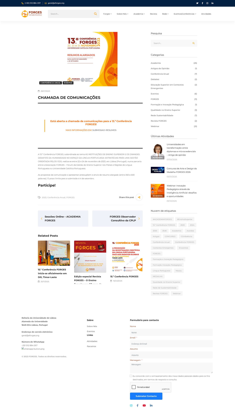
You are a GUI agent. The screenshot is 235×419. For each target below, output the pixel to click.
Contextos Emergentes (163, 248)
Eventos (68, 83)
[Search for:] (74, 14)
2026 (164, 231)
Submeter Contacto (146, 396)
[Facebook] (137, 406)
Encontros (183, 248)
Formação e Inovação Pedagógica (174, 104)
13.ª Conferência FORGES (164, 225)
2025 (155, 231)
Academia (174, 63)
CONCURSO (170, 236)
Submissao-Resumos (104, 130)
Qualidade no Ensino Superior (174, 110)
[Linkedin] (151, 406)
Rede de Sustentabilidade (164, 288)
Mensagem (135, 360)
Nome (133, 326)
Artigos (156, 236)
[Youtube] (144, 406)
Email (132, 337)
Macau (179, 271)
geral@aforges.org (30, 335)
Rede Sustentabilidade (174, 115)
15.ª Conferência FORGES (124, 276)
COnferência (186, 236)
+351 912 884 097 (29, 345)
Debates (174, 79)
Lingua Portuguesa (161, 271)
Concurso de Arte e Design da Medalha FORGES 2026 (182, 170)
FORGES (70, 197)
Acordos (190, 231)
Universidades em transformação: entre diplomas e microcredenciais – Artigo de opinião (181, 149)
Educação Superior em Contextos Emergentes (174, 87)
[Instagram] (131, 406)
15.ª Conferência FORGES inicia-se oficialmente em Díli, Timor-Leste (52, 273)
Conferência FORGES (184, 242)
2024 (192, 225)
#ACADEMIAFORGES (162, 219)
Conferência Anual (50, 83)
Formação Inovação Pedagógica (167, 265)
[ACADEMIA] (157, 144)
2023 (44, 197)
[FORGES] (157, 168)
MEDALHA (158, 276)
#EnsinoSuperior (184, 219)
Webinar (174, 126)
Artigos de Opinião (174, 68)
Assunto (134, 349)
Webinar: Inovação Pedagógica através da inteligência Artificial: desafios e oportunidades (182, 191)
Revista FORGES (174, 121)
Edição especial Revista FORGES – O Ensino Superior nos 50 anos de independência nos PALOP (89, 282)
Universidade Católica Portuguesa (69, 168)
